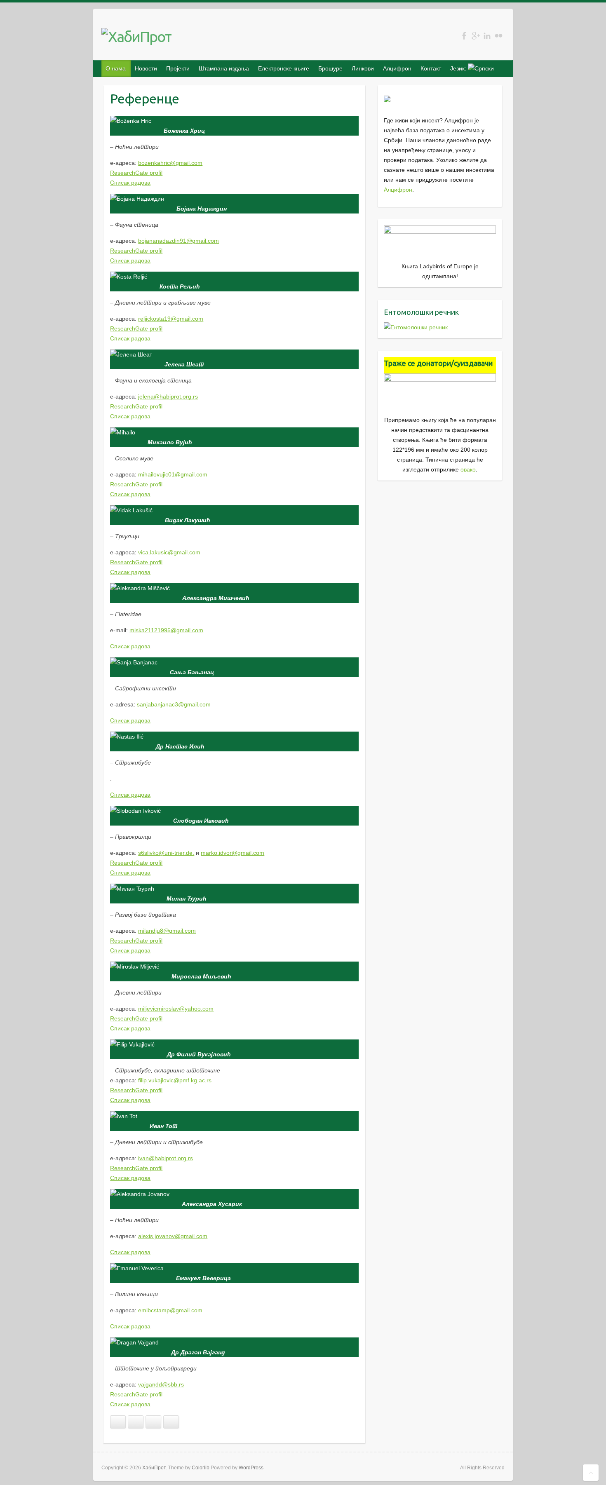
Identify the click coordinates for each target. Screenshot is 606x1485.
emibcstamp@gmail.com (170, 1310)
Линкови (363, 68)
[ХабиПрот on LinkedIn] (487, 35)
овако (468, 469)
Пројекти (178, 68)
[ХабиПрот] (136, 36)
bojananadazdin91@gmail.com (178, 240)
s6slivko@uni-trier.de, (166, 852)
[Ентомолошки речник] (416, 327)
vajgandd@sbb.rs (161, 1384)
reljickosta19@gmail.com (170, 318)
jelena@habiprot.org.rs (168, 396)
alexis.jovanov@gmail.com (172, 1236)
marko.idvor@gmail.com (232, 852)
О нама (116, 68)
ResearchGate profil (136, 172)
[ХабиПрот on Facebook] (464, 35)
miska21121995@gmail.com (166, 630)
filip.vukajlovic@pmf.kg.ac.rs (174, 1080)
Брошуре (330, 68)
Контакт (430, 68)
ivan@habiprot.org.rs (165, 1158)
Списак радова (130, 182)
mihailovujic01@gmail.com (172, 474)
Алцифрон (397, 68)
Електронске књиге (283, 68)
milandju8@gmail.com (167, 930)
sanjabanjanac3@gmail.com (174, 704)
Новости (146, 68)
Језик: (459, 68)
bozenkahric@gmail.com (170, 163)
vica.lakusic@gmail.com (169, 552)
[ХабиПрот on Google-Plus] (475, 35)
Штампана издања (224, 68)
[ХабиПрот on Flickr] (498, 35)
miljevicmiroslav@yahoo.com (176, 1008)
